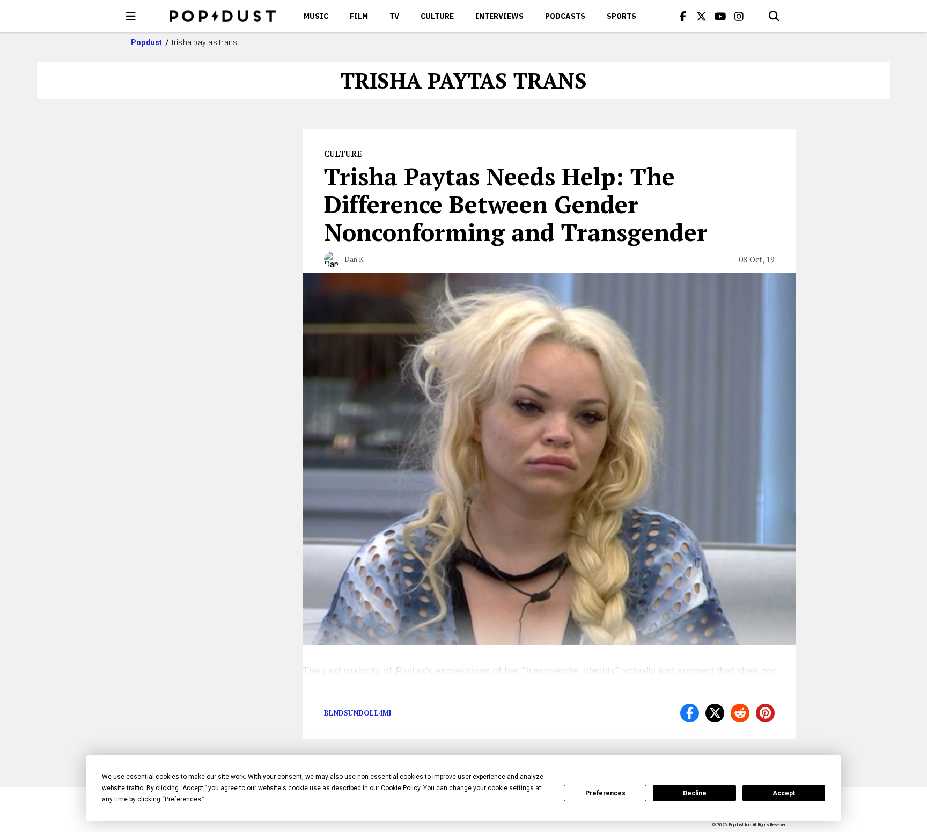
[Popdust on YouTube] (720, 16)
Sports (621, 16)
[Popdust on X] (702, 16)
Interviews (499, 16)
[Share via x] (714, 713)
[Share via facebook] (689, 713)
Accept (783, 793)
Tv (394, 16)
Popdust (147, 42)
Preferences (605, 793)
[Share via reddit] (740, 713)
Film (359, 16)
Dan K (354, 259)
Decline (695, 793)
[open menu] (131, 16)
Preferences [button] (183, 799)
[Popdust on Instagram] (739, 16)
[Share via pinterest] (765, 713)
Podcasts (565, 16)
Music (316, 16)
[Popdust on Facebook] (683, 16)
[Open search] (774, 16)
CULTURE (437, 16)
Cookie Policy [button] (400, 788)
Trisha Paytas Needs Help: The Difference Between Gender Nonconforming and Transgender (516, 204)
